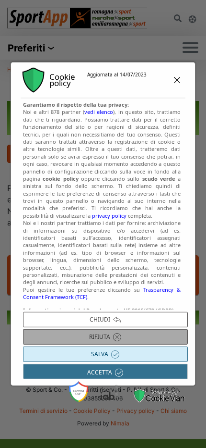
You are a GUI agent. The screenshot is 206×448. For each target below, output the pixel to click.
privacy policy (109, 215)
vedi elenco (98, 111)
